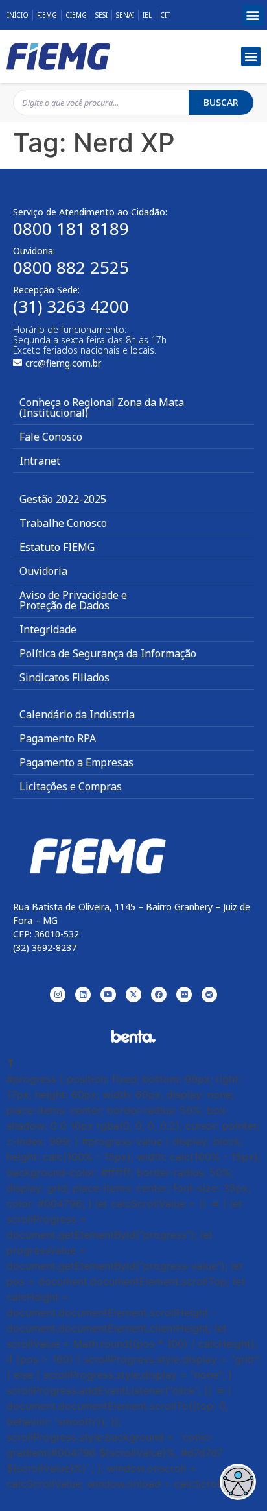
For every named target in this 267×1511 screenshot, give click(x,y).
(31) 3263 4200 (71, 306)
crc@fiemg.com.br (63, 363)
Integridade (47, 629)
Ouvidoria (43, 571)
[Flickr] (184, 994)
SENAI (125, 14)
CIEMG (76, 14)
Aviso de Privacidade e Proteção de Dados (73, 600)
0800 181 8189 (71, 228)
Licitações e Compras (70, 786)
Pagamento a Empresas (76, 762)
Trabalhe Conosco (63, 523)
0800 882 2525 (71, 267)
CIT (165, 14)
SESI (101, 14)
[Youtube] (108, 994)
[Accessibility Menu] (238, 1482)
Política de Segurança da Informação (107, 653)
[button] (253, 15)
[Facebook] (159, 994)
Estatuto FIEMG (57, 547)
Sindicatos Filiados (64, 677)
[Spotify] (209, 994)
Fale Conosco (50, 436)
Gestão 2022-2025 (62, 499)
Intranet (39, 460)
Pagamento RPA (57, 738)
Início (18, 14)
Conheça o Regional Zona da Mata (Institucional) (101, 407)
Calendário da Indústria (77, 714)
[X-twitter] (133, 994)
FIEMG (47, 14)
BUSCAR (220, 102)
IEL (147, 14)
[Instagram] (57, 994)
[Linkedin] (83, 994)
